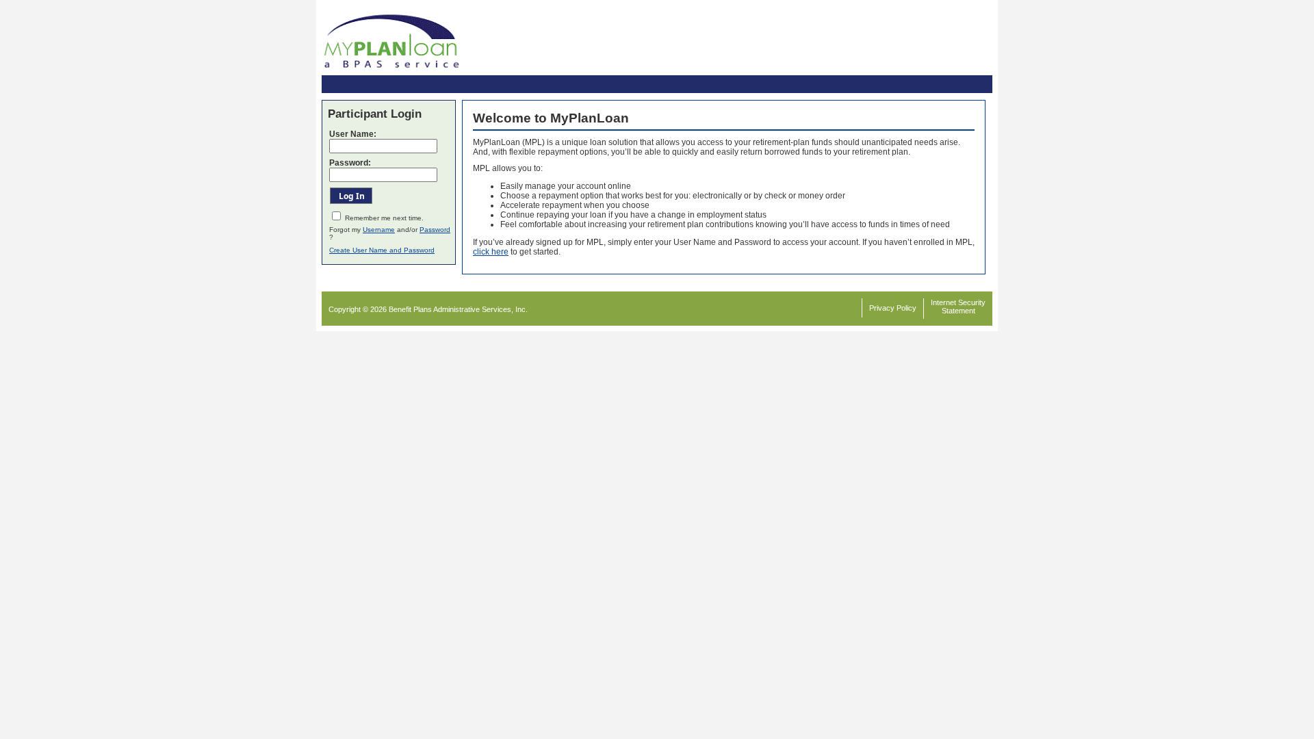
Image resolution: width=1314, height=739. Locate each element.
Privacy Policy (892, 308)
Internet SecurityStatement (958, 306)
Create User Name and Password (382, 250)
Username (379, 229)
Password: (350, 163)
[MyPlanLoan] (392, 71)
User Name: (352, 134)
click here (490, 252)
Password (435, 229)
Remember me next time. (384, 218)
